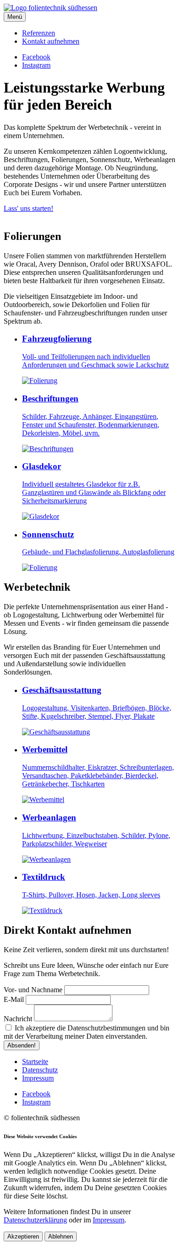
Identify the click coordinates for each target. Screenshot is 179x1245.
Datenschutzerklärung (35, 1220)
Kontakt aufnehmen (50, 41)
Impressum (108, 1220)
